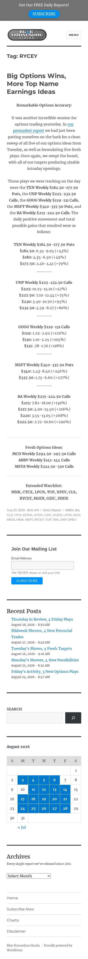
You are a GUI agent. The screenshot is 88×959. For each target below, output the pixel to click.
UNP (63, 519)
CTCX (17, 515)
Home (12, 898)
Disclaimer (16, 931)
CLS (9, 515)
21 (65, 799)
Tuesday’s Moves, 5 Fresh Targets (41, 648)
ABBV (69, 510)
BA (77, 510)
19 (44, 799)
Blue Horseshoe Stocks (23, 945)
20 (54, 799)
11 (33, 789)
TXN (56, 519)
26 (44, 808)
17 (23, 799)
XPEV (72, 519)
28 (65, 808)
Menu (74, 35)
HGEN (57, 515)
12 (44, 789)
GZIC (47, 515)
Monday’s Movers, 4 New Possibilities (45, 660)
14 (65, 789)
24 (22, 808)
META (11, 519)
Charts (13, 920)
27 (54, 808)
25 (33, 808)
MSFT (29, 519)
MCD (76, 515)
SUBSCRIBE (44, 14)
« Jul (22, 827)
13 (54, 789)
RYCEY (39, 519)
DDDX (27, 515)
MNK (20, 519)
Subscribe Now (20, 909)
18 (33, 799)
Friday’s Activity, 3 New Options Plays (45, 671)
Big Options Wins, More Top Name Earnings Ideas (36, 83)
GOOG (38, 515)
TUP (48, 519)
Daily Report (52, 510)
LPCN (67, 515)
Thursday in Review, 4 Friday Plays (42, 619)
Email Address (21, 558)
